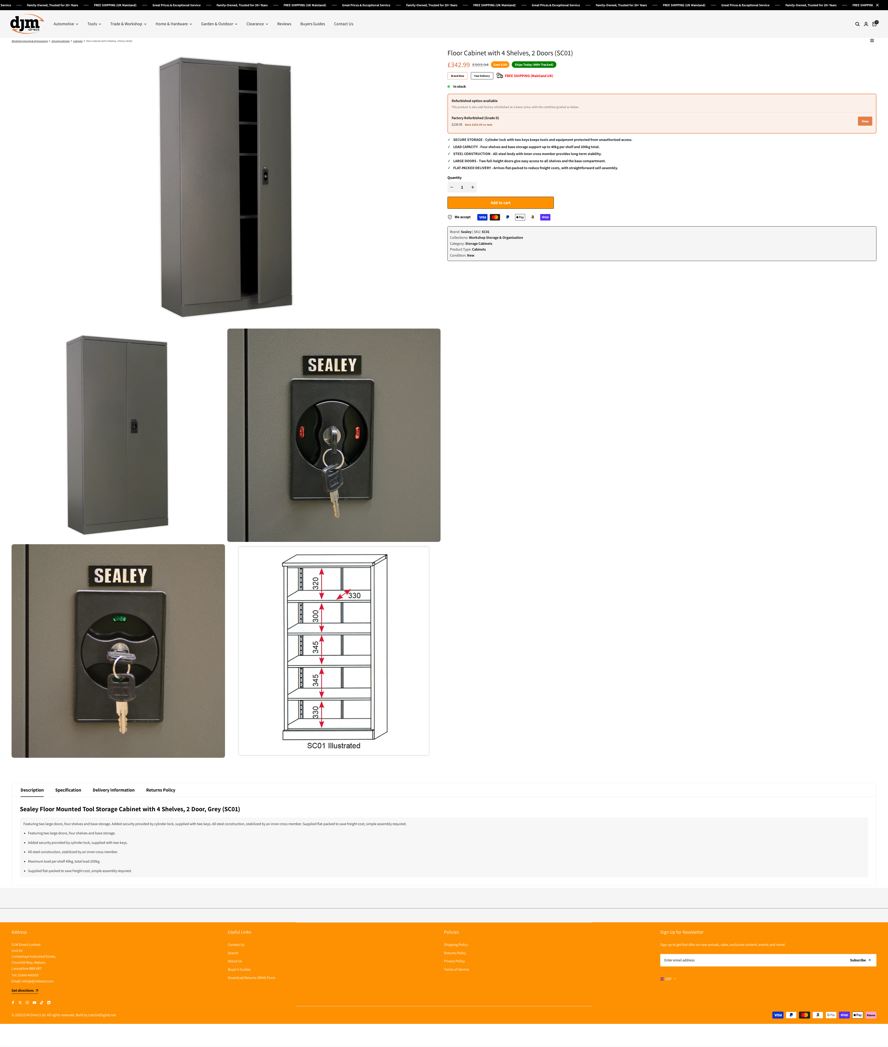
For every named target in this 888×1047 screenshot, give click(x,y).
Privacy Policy (454, 961)
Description (32, 790)
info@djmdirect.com (37, 981)
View (865, 121)
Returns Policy (160, 790)
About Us (235, 961)
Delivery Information (114, 790)
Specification (68, 790)
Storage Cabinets (60, 41)
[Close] (876, 5)
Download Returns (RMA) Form (251, 977)
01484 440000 (28, 975)
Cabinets (78, 41)
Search (233, 953)
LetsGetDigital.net (102, 1015)
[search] (857, 24)
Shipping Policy (456, 944)
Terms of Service (456, 969)
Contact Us (236, 944)
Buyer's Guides (239, 969)
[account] (866, 24)
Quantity (454, 177)
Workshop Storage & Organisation (30, 41)
